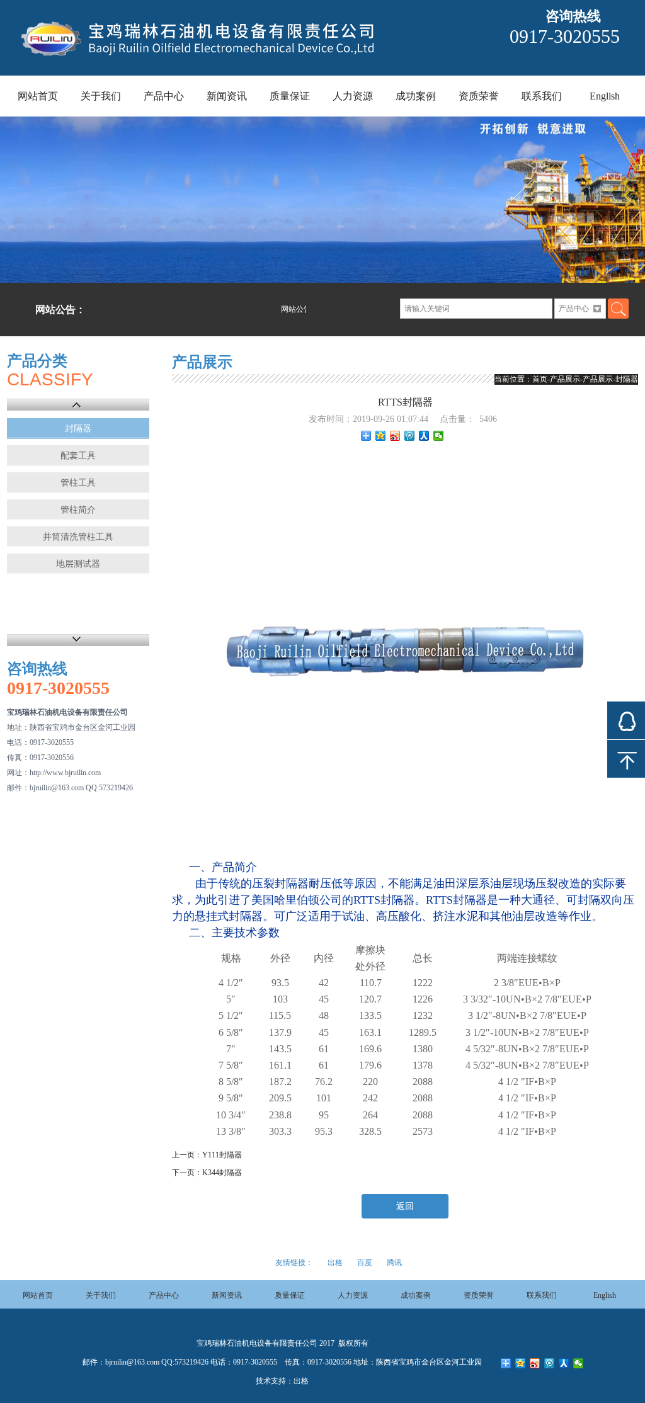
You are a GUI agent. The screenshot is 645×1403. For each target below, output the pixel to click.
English (605, 96)
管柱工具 (78, 482)
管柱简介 (78, 509)
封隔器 (78, 428)
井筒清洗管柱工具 (78, 537)
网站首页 (38, 96)
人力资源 (353, 96)
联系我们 (542, 96)
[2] (322, 199)
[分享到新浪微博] (395, 436)
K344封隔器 (222, 1172)
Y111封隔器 (222, 1154)
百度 (364, 1262)
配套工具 (78, 455)
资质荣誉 (479, 96)
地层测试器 (78, 564)
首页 (539, 379)
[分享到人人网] (424, 436)
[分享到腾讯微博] (409, 436)
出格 (335, 1262)
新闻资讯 (227, 96)
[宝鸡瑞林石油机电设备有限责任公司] (208, 61)
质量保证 (290, 96)
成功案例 (416, 96)
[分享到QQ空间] (380, 436)
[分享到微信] (438, 436)
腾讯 (394, 1262)
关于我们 (101, 96)
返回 (405, 1206)
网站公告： (60, 309)
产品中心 (164, 96)
